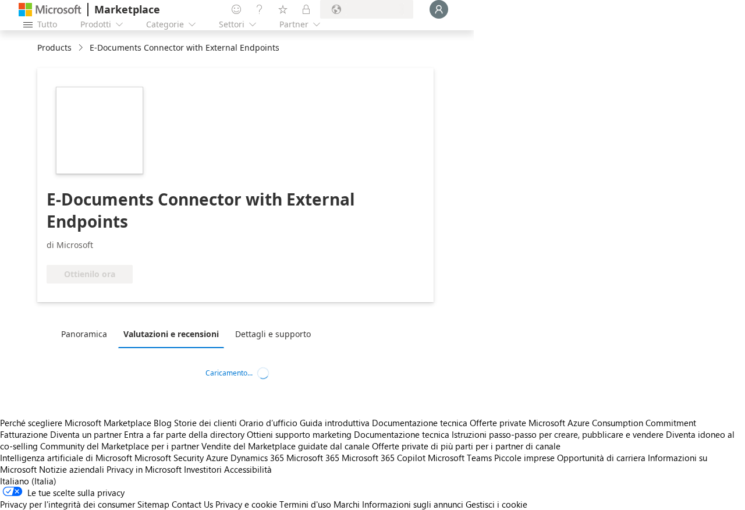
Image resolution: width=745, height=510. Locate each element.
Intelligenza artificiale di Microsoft (66, 457)
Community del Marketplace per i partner (119, 446)
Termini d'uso (305, 504)
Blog (163, 422)
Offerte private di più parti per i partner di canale (466, 446)
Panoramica (84, 333)
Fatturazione (24, 434)
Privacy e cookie (246, 504)
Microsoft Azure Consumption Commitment (612, 422)
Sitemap (153, 504)
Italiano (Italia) (28, 481)
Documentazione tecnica (419, 422)
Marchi (347, 504)
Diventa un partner (86, 434)
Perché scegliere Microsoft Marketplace (75, 422)
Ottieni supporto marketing (299, 434)
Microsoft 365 (312, 457)
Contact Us (192, 504)
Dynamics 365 (257, 457)
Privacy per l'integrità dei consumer (67, 504)
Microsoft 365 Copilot (383, 457)
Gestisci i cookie (496, 504)
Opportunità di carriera (601, 457)
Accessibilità (248, 469)
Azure (217, 457)
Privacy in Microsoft (144, 469)
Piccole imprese (524, 457)
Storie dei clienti (205, 422)
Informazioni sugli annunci (412, 504)
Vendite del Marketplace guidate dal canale (285, 446)
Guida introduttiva (335, 422)
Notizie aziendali (71, 469)
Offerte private (498, 422)
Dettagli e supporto (273, 333)
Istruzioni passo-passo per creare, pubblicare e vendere (558, 434)
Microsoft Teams (460, 457)
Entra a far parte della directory (184, 434)
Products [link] (54, 47)
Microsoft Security (169, 457)
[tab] (87, 333)
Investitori (203, 469)
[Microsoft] (50, 9)
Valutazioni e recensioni (171, 333)
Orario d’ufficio (268, 422)
